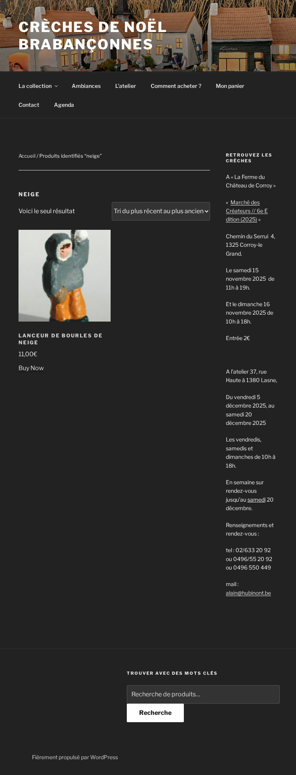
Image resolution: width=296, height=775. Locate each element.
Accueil (26, 156)
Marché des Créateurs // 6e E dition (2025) (247, 211)
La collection (35, 86)
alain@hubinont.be (248, 593)
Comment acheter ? (176, 86)
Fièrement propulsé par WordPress (75, 757)
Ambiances (86, 86)
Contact (28, 104)
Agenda (64, 104)
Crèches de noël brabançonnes (93, 36)
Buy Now (31, 368)
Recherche (155, 712)
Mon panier (230, 86)
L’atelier (125, 86)
